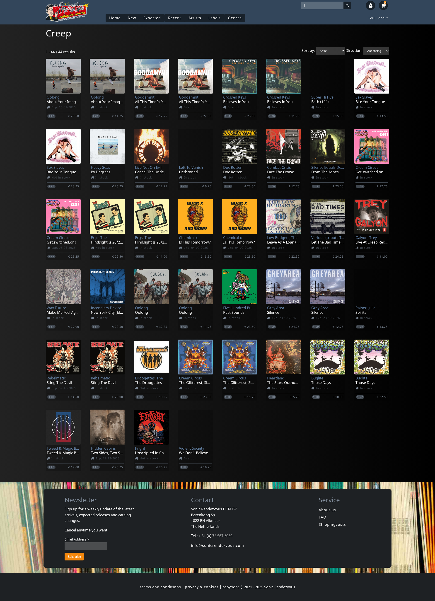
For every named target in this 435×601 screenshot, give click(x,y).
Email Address (77, 539)
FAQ (371, 18)
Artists (194, 17)
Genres (235, 17)
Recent (174, 17)
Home (115, 17)
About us (327, 509)
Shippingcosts (332, 524)
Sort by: (308, 50)
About (383, 18)
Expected (152, 17)
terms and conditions (160, 586)
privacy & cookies (202, 586)
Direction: (354, 50)
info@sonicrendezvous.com (217, 545)
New (132, 17)
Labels (214, 17)
